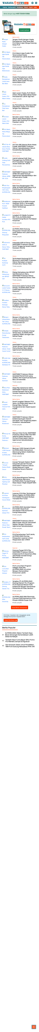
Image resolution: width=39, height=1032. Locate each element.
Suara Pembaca (9, 620)
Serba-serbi (12, 7)
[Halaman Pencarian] (36, 3)
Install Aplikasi (24, 30)
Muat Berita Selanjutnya (19, 607)
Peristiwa (20, 7)
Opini (31, 7)
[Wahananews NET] (15, 3)
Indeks (36, 7)
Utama (5, 7)
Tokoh (26, 7)
